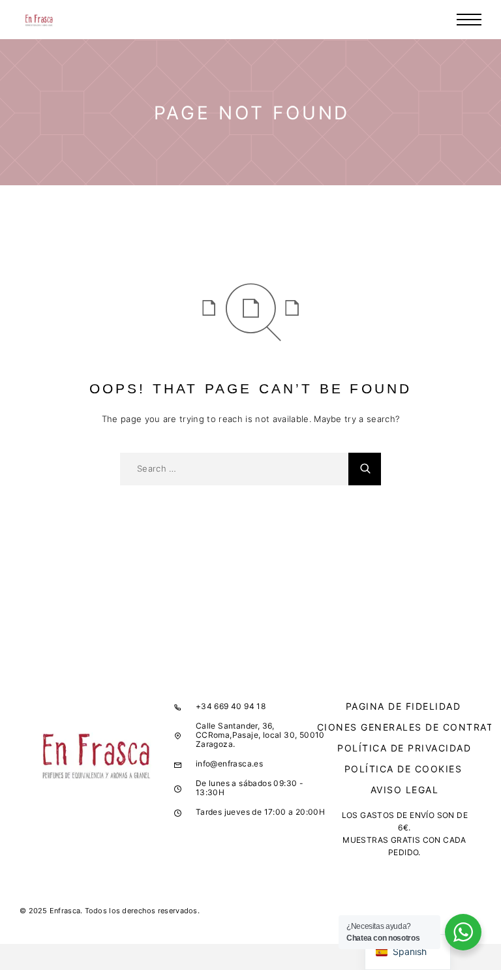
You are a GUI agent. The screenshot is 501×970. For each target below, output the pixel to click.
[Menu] (469, 19)
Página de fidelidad (403, 706)
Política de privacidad (404, 747)
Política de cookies (403, 768)
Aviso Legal (405, 789)
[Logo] (39, 20)
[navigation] (408, 952)
